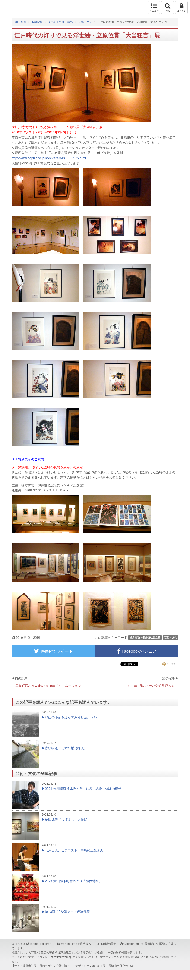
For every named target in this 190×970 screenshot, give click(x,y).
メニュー (154, 10)
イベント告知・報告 (60, 22)
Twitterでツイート (56, 651)
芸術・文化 (85, 22)
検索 (167, 10)
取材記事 (37, 22)
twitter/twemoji (63, 957)
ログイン (181, 10)
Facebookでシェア (138, 651)
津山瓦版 (13, 7)
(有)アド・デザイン (74, 965)
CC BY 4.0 (141, 957)
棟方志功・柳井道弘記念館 (145, 637)
